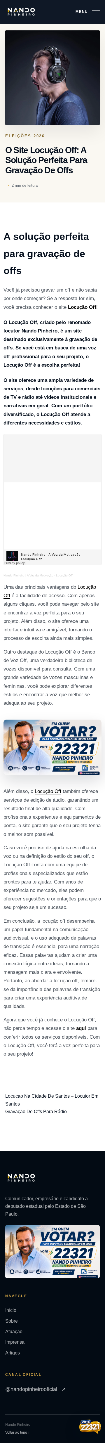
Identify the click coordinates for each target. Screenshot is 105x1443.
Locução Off (82, 307)
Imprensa (14, 1342)
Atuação (13, 1331)
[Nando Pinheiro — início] (21, 11)
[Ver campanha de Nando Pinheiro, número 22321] (90, 1427)
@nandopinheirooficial (35, 1389)
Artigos (12, 1352)
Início (10, 1310)
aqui (81, 1028)
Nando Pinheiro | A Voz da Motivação (28, 575)
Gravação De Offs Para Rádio (36, 1111)
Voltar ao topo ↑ (17, 1432)
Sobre (11, 1321)
